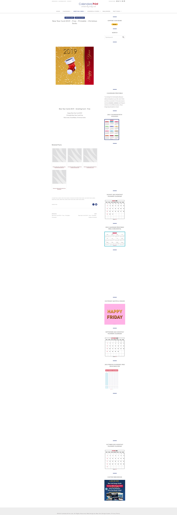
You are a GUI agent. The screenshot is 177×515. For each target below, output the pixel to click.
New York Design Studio (103, 513)
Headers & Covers (93, 11)
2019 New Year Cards (90, 198)
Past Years (116, 11)
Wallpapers (106, 11)
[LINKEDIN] (124, 1)
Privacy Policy (115, 513)
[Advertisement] (74, 37)
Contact (69, 1)
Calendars (66, 11)
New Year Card (72, 199)
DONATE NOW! (112, 1)
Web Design (55, 1)
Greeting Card (55, 199)
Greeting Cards (78, 11)
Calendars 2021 (62, 1)
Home (58, 11)
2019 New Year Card (79, 198)
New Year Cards (80, 17)
